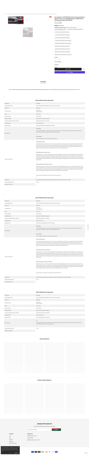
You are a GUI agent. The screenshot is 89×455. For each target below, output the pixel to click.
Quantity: (56, 57)
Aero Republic (59, 22)
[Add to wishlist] (83, 69)
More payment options (70, 74)
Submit (56, 429)
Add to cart (68, 69)
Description (43, 81)
